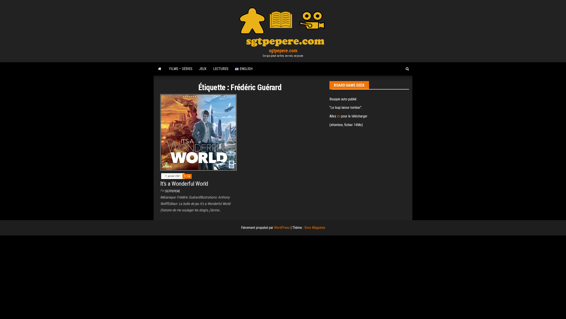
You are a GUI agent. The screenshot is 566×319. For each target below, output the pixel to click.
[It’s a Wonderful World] (198, 132)
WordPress (282, 228)
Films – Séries (180, 69)
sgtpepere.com (283, 50)
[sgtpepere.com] (160, 69)
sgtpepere (172, 191)
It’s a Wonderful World (184, 183)
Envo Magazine (314, 228)
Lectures (220, 69)
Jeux (203, 69)
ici (338, 116)
